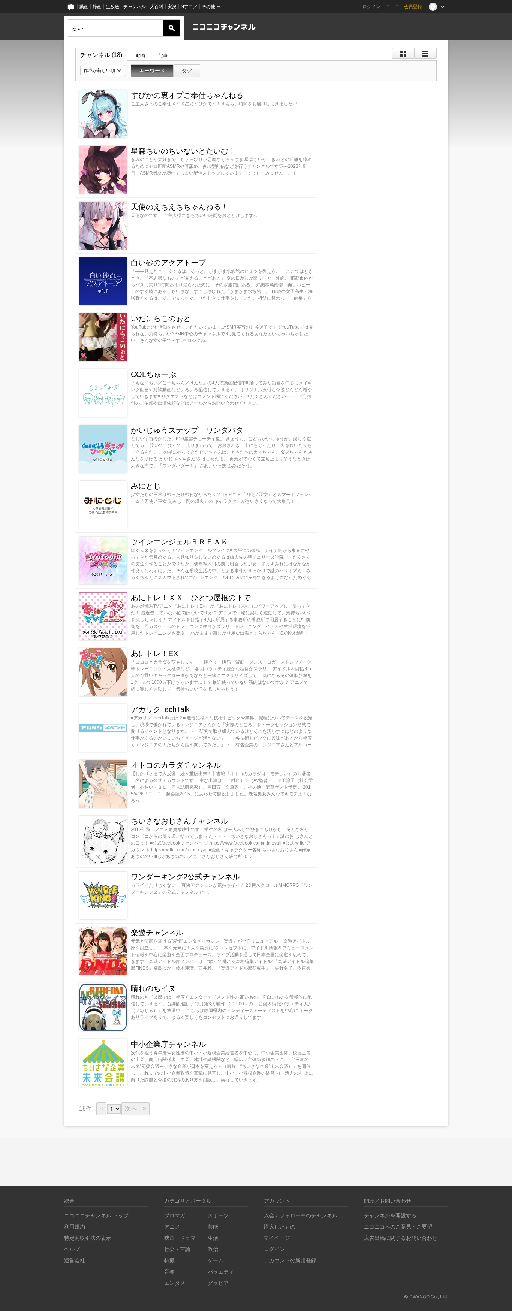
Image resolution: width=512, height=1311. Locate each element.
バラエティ (221, 1271)
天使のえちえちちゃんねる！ (179, 207)
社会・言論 (177, 1249)
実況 (172, 6)
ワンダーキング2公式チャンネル (185, 877)
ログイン (371, 6)
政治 (213, 1249)
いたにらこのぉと (161, 318)
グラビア (218, 1283)
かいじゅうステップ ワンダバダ (187, 430)
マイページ (277, 1238)
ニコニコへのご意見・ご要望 (398, 1226)
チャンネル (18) (101, 55)
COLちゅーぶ (153, 374)
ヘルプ (72, 1249)
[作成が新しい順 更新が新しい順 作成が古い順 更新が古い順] (102, 70)
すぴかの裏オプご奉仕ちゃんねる (187, 95)
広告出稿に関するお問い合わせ (400, 1238)
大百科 (156, 6)
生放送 (112, 6)
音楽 (169, 1271)
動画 (83, 6)
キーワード (152, 71)
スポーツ (218, 1215)
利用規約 (74, 1226)
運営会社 (74, 1260)
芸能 (213, 1226)
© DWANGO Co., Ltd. (426, 1296)
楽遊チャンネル (157, 932)
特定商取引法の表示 (87, 1238)
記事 (163, 55)
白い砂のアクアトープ (168, 263)
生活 (213, 1238)
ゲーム (215, 1260)
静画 (97, 6)
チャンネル (134, 6)
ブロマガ (174, 1215)
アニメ (172, 1226)
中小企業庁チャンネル (168, 1044)
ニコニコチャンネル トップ (96, 1215)
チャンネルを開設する (390, 1215)
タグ (186, 71)
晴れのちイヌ (153, 988)
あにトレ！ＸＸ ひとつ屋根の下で (191, 597)
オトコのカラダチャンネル (176, 765)
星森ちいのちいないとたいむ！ (183, 151)
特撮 (169, 1260)
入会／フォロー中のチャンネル (300, 1215)
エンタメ (174, 1283)
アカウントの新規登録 (290, 1260)
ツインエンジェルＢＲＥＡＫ (179, 542)
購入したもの (279, 1226)
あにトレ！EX (154, 653)
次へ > (135, 1108)
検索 (171, 28)
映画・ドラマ (180, 1238)
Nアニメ (189, 6)
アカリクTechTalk (160, 709)
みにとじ (146, 486)
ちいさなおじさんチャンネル (179, 821)
